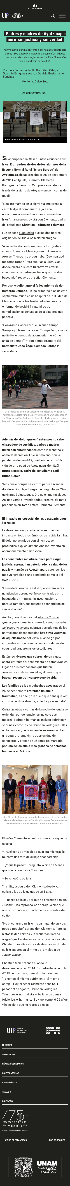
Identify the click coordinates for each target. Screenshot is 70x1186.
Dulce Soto (41, 81)
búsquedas (26, 233)
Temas (6, 1092)
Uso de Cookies (57, 1140)
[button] (62, 15)
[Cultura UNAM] (35, 6)
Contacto (7, 1101)
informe (34, 622)
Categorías (8, 1082)
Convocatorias (10, 1073)
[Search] (52, 15)
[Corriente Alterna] (12, 15)
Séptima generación (13, 1063)
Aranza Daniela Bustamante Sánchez (33, 75)
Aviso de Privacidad (16, 1140)
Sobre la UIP (8, 1054)
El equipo (7, 1045)
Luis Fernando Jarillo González (28, 70)
